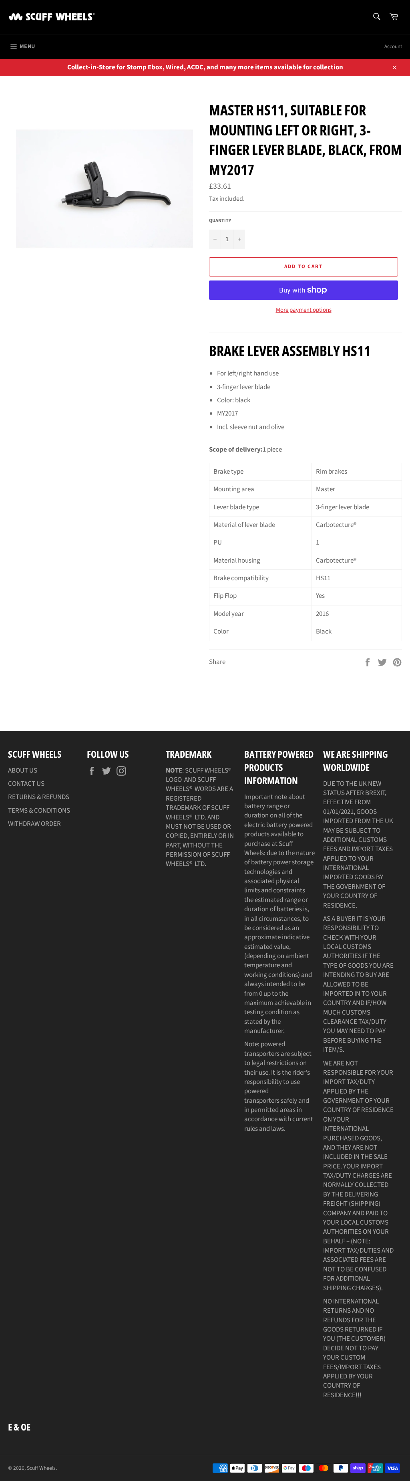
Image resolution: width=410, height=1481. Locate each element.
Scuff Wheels (41, 1468)
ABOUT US (22, 770)
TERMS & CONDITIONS (39, 810)
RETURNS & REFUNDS (38, 797)
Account (393, 46)
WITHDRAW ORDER (34, 824)
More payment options (304, 310)
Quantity (220, 221)
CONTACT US (26, 784)
